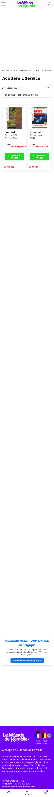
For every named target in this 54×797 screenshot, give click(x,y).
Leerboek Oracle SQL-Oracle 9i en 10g (12, 137)
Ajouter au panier (14, 156)
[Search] (49, 4)
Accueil (6, 70)
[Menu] (3, 4)
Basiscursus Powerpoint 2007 (36, 135)
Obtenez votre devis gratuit (27, 660)
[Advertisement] (27, 36)
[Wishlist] (9, 793)
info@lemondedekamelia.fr (21, 786)
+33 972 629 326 (21, 783)
